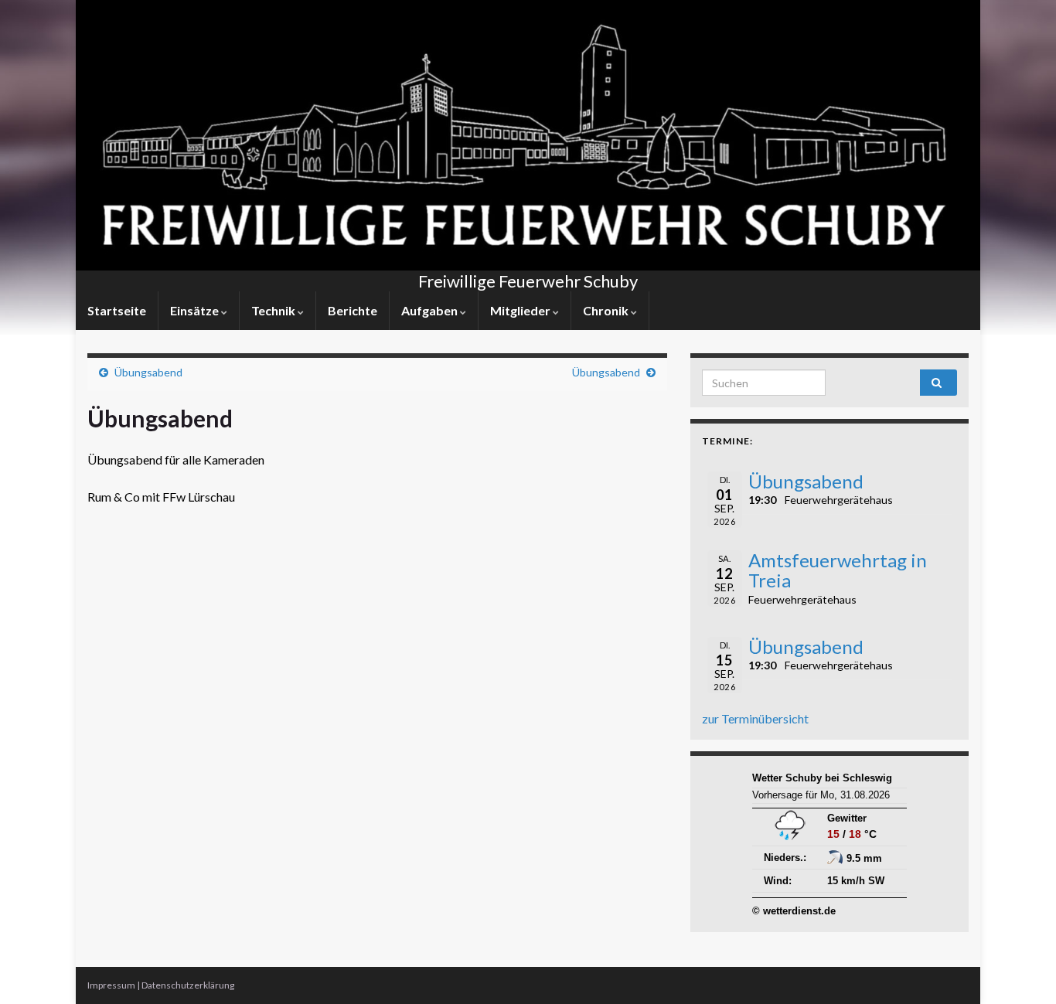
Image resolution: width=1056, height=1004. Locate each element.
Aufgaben (430, 310)
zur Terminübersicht (755, 718)
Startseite (116, 310)
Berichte (352, 310)
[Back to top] (1021, 969)
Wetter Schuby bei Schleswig (822, 778)
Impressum (111, 985)
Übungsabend (148, 372)
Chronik (607, 310)
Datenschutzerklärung (187, 985)
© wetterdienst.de (794, 911)
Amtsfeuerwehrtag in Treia (837, 570)
